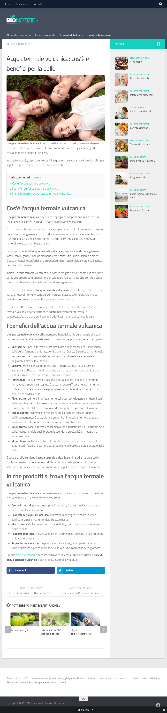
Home (7, 4)
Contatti (38, 4)
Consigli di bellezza (71, 35)
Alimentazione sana (18, 35)
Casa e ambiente (45, 35)
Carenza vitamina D (140, 127)
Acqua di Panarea (26, 555)
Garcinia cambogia (19, 630)
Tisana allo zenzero (140, 144)
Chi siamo (22, 4)
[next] (103, 629)
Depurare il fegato (139, 210)
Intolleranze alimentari (141, 94)
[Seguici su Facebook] (158, 44)
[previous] (8, 629)
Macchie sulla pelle (140, 78)
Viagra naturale (138, 177)
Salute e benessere (99, 35)
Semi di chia (136, 61)
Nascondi (36, 177)
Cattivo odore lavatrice (141, 111)
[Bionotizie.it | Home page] (22, 20)
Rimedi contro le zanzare (143, 160)
